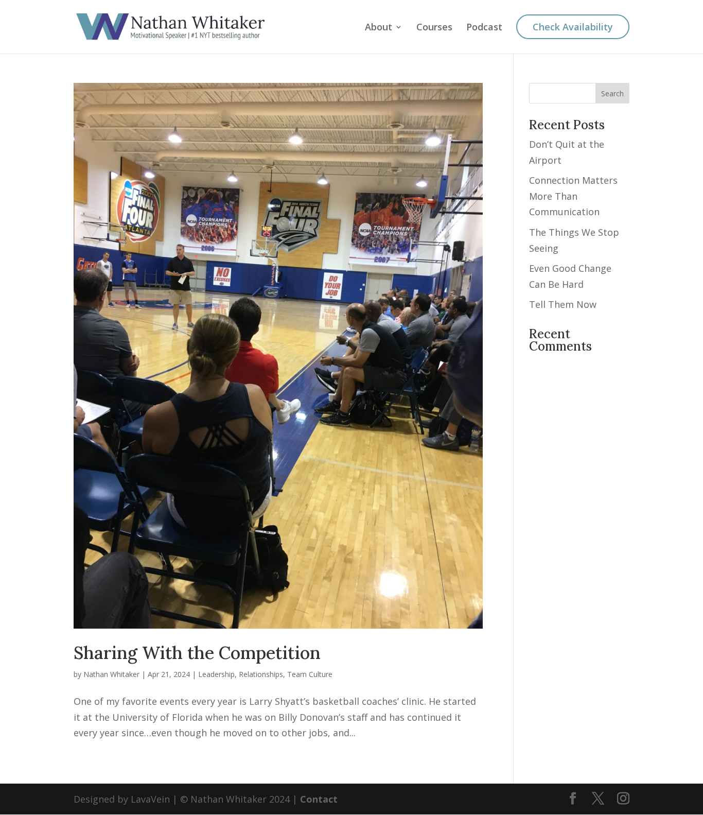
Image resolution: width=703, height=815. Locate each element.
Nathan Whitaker (111, 674)
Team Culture (309, 674)
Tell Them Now (562, 304)
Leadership (216, 674)
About (378, 28)
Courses (434, 28)
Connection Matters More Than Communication (573, 196)
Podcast (484, 28)
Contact (319, 799)
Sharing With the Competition (197, 652)
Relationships (261, 674)
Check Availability (573, 27)
